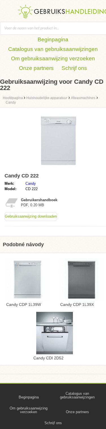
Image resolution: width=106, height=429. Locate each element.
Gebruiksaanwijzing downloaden (31, 216)
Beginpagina (53, 39)
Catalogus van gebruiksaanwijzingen (53, 49)
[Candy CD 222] (59, 168)
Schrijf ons (74, 68)
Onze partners (36, 68)
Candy (30, 183)
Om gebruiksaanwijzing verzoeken (53, 58)
